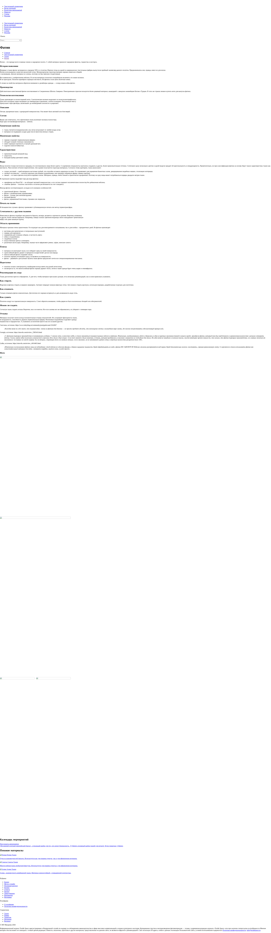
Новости (7, 12)
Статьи (6, 14)
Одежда (7, 890)
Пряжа (6, 915)
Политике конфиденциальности (234, 930)
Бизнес (6, 882)
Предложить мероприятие (9, 844)
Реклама (7, 16)
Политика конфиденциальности (15, 906)
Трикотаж (7, 917)
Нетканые (7, 919)
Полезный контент (11, 886)
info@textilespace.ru (254, 930)
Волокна (7, 921)
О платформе (9, 904)
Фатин (6, 58)
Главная (7, 53)
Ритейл (6, 888)
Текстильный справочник (13, 6)
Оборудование (9, 893)
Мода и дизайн (9, 884)
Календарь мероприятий (13, 10)
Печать (6, 891)
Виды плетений (10, 8)
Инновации (8, 895)
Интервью (8, 897)
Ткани (6, 56)
